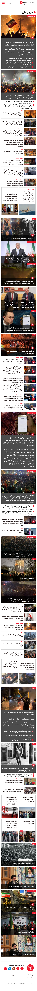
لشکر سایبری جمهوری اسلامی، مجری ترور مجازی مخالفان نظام (19, 909)
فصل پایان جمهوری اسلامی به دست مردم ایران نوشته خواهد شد (13, 114)
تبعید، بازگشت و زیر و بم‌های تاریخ (21, 740)
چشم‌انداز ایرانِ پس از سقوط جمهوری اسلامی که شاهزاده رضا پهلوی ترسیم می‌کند (19, 260)
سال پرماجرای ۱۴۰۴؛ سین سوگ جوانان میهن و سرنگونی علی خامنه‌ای (12, 123)
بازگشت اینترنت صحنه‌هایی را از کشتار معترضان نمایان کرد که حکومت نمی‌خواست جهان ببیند (19, 97)
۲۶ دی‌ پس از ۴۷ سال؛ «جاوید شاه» (23, 238)
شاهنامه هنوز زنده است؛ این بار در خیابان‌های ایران (13, 153)
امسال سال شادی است (27, 578)
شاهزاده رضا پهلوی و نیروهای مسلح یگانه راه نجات (18, 736)
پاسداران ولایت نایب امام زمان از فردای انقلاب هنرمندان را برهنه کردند (13, 790)
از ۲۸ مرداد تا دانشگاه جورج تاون (23, 863)
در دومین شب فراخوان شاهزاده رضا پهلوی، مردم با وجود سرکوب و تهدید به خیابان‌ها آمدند (19, 555)
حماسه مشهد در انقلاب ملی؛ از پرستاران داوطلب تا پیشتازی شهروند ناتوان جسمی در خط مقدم (13, 163)
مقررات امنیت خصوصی (28, 978)
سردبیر (22, 149)
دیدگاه (22, 110)
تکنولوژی (33, 311)
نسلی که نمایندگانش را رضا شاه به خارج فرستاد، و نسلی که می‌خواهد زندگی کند (17, 732)
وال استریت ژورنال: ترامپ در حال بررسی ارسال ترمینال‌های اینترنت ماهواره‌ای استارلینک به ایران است (13, 398)
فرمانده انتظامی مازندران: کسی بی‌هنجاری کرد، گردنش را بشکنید (14, 781)
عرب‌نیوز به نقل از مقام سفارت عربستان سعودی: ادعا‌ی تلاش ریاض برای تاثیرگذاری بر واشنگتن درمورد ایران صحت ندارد (27, 197)
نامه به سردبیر (15, 975)
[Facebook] (22, 968)
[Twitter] (17, 968)
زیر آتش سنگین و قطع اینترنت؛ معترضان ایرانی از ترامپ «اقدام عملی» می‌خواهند (12, 361)
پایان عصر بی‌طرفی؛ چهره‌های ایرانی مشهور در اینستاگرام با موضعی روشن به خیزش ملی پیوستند (12, 609)
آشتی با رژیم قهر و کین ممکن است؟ (23, 955)
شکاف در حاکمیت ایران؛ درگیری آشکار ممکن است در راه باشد (18, 63)
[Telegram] (9, 968)
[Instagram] (13, 968)
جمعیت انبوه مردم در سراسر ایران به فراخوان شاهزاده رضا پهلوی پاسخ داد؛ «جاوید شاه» (20, 600)
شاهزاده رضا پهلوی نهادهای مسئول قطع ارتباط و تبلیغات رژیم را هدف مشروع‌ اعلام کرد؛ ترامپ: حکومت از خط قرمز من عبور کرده (13, 388)
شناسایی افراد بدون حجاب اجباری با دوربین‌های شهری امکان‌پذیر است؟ (11, 824)
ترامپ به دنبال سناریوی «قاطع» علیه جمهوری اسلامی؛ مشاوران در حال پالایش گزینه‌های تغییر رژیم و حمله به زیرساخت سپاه (12, 173)
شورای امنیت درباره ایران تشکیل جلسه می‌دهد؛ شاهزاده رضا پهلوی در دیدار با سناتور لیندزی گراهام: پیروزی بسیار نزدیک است (19, 305)
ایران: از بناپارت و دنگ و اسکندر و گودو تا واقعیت (12, 645)
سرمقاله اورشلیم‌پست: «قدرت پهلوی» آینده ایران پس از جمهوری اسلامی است (12, 618)
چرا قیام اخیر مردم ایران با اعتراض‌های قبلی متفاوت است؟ (20, 352)
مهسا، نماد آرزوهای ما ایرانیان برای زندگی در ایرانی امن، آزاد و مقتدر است (12, 654)
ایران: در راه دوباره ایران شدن (29, 822)
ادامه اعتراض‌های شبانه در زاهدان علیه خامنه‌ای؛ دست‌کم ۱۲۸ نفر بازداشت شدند (27, 666)
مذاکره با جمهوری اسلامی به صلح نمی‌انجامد (18, 67)
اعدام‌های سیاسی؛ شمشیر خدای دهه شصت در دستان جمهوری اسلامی (11, 800)
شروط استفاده (30, 975)
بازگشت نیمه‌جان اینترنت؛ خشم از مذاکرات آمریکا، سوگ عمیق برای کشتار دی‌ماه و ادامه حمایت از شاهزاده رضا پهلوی (18, 106)
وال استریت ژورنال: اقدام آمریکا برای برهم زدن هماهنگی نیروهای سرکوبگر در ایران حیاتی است (12, 380)
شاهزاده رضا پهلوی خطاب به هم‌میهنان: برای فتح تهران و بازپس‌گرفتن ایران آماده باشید (15, 183)
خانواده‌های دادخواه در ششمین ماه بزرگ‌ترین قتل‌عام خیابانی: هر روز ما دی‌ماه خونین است (18, 59)
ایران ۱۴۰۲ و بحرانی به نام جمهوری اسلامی (21, 886)
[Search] (10, 3)
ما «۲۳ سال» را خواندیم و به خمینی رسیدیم (19, 774)
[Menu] (3, 3)
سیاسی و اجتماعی (31, 16)
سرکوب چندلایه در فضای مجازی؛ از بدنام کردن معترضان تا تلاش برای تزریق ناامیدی (13, 627)
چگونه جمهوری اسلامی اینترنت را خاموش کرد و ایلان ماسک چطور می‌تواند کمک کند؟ (20, 329)
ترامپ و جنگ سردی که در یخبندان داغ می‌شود (12, 531)
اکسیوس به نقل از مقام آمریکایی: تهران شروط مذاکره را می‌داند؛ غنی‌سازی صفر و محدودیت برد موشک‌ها (13, 143)
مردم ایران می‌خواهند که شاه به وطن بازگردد (13, 636)
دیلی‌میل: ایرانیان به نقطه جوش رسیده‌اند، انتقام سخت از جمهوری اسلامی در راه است (19, 43)
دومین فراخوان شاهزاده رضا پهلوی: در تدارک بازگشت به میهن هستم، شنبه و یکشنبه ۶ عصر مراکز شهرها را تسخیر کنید (17, 513)
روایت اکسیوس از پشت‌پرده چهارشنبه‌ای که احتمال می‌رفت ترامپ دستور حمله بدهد (10, 197)
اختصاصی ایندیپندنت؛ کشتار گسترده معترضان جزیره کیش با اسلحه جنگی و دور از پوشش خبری (19, 282)
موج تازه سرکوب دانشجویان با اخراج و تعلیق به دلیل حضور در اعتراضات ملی (17, 102)
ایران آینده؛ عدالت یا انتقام (26, 932)
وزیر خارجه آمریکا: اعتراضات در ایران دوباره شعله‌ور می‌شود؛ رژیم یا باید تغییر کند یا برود (13, 133)
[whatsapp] (5, 968)
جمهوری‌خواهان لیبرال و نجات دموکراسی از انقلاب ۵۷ (19, 713)
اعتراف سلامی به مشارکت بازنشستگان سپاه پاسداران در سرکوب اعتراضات (10, 665)
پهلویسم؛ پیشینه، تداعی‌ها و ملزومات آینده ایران (28, 799)
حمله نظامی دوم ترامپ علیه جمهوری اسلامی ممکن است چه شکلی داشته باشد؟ (12, 408)
